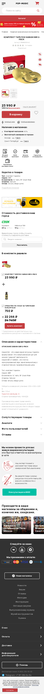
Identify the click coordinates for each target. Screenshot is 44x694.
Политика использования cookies (25, 685)
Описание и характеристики (19, 341)
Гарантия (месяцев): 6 (10, 394)
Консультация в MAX (19, 492)
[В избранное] (36, 114)
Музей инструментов (22, 614)
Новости (22, 585)
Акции (22, 589)
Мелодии (22, 597)
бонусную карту (14, 108)
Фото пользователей (15, 428)
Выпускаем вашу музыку (21, 610)
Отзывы (6, 434)
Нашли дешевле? (29, 107)
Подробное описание (10, 188)
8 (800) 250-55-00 (25, 671)
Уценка (22, 618)
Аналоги (7, 423)
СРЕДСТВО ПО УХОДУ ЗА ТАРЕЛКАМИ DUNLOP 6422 (20, 307)
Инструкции (22, 601)
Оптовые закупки (22, 606)
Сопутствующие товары (17, 417)
